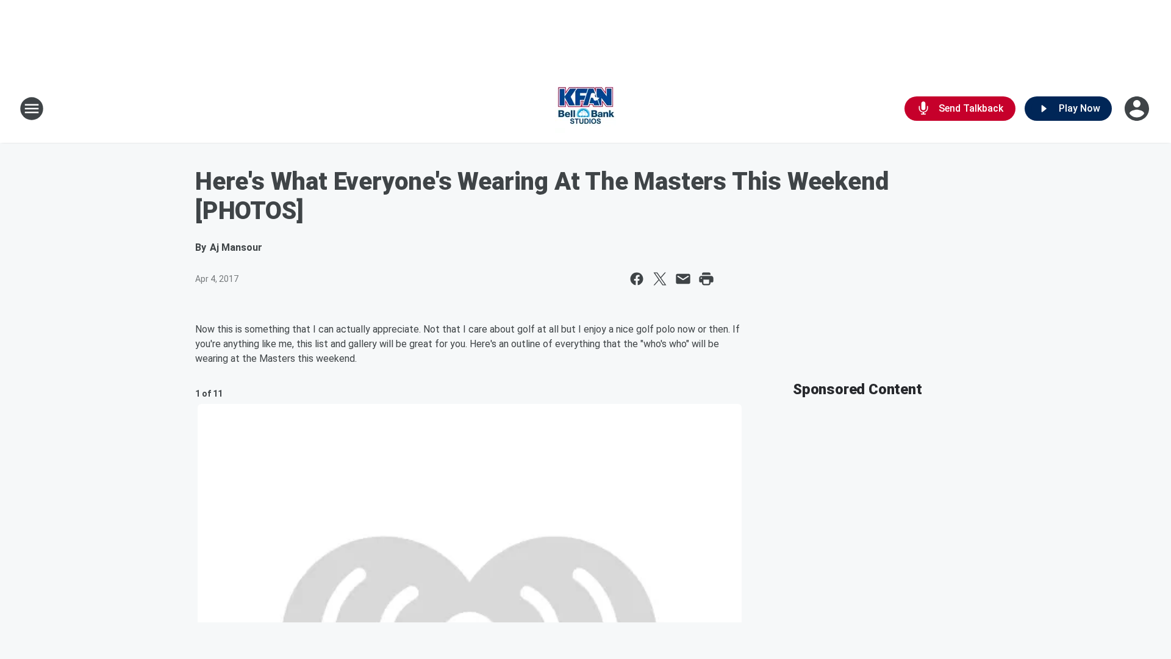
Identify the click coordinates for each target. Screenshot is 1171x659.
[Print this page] (706, 278)
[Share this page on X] (659, 278)
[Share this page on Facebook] (636, 278)
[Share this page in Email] (683, 278)
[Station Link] (585, 108)
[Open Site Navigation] (32, 108)
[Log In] (1138, 108)
